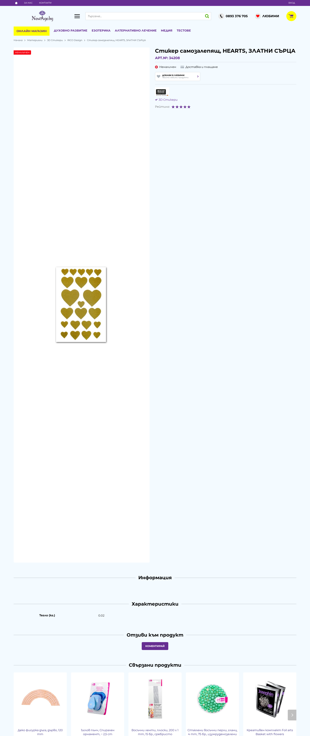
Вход (291, 2)
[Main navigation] (77, 16)
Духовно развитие (70, 30)
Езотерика (101, 30)
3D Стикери (55, 40)
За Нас (28, 2)
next (292, 715)
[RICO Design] (162, 91)
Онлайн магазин (32, 31)
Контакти (45, 2)
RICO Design (74, 40)
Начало (18, 40)
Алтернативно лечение (136, 30)
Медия (166, 30)
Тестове (184, 30)
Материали (35, 40)
